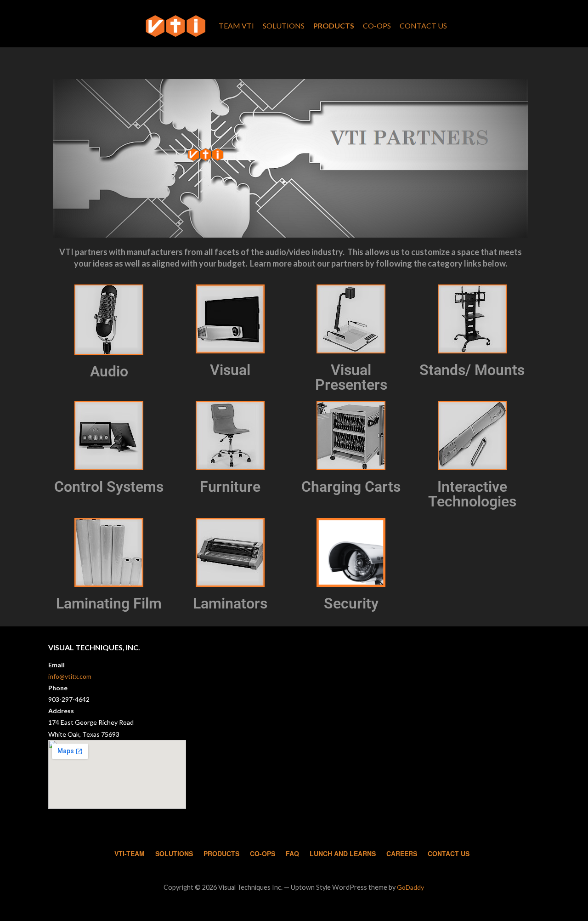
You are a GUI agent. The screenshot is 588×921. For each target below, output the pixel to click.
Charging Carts (351, 486)
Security (351, 603)
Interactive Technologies (472, 494)
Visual (230, 370)
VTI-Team (129, 853)
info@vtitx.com (69, 676)
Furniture (230, 486)
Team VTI (236, 25)
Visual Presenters (351, 377)
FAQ (292, 853)
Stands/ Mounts (472, 370)
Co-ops (377, 25)
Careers (401, 853)
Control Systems (109, 486)
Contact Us (423, 25)
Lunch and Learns (343, 853)
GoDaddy (410, 887)
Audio (109, 371)
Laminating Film (109, 603)
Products (333, 25)
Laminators (230, 603)
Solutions (284, 25)
